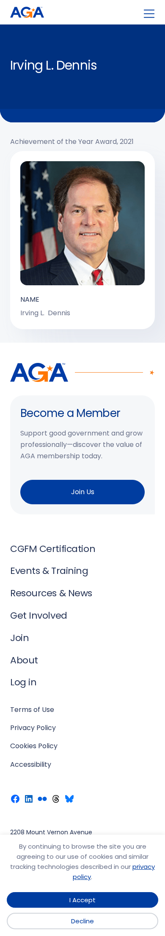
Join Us (82, 492)
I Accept (82, 899)
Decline (82, 921)
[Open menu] (149, 13)
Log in (23, 682)
